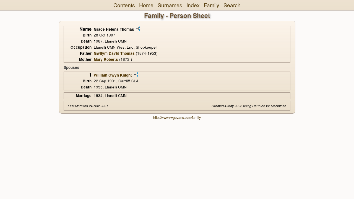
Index (193, 5)
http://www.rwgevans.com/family (177, 117)
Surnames (170, 5)
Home (146, 5)
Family (211, 5)
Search (232, 5)
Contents (124, 5)
